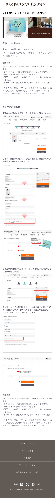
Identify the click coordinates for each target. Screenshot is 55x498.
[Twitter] (27, 483)
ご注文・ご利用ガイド (27, 443)
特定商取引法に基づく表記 (27, 472)
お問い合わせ (27, 450)
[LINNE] (21, 483)
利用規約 (27, 457)
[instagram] (16, 483)
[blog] (39, 483)
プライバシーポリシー (27, 465)
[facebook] (33, 483)
